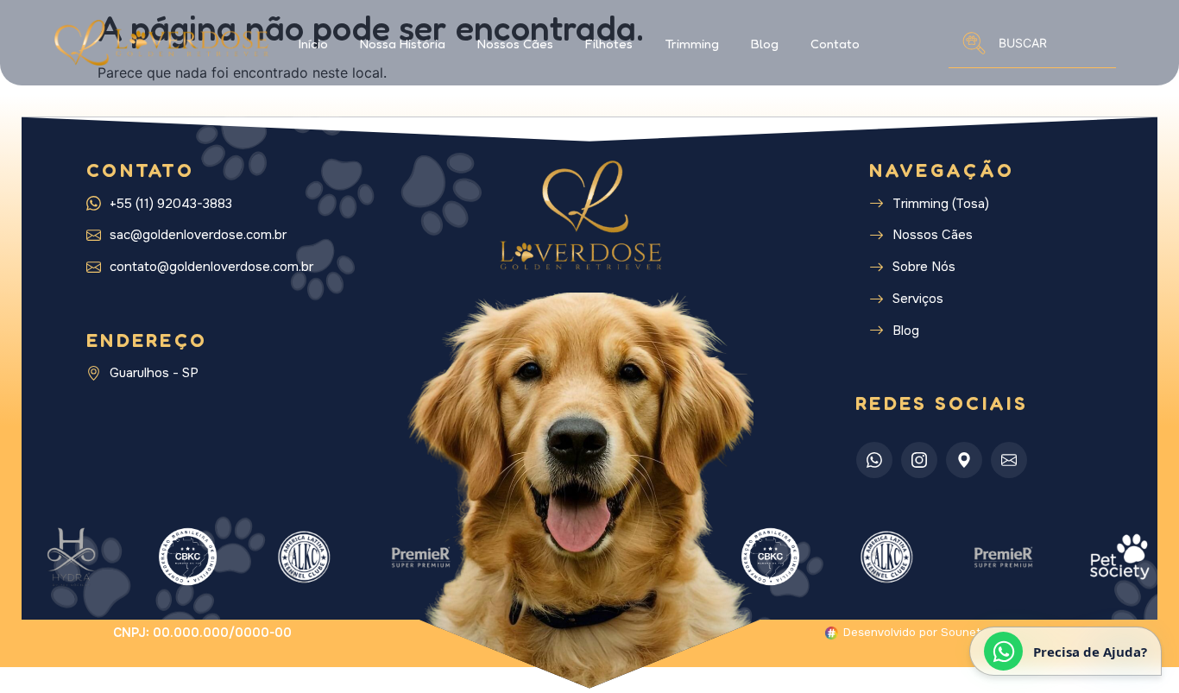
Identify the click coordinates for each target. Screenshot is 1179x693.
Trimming (692, 43)
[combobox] (1032, 42)
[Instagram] (919, 460)
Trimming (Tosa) (940, 204)
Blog (765, 43)
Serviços (917, 299)
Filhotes (609, 43)
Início (313, 43)
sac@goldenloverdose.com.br (198, 235)
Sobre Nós (923, 267)
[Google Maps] (964, 460)
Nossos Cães (515, 43)
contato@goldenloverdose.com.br (211, 267)
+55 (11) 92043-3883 (171, 204)
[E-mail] (1009, 460)
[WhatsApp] (874, 460)
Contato (835, 43)
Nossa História (402, 43)
